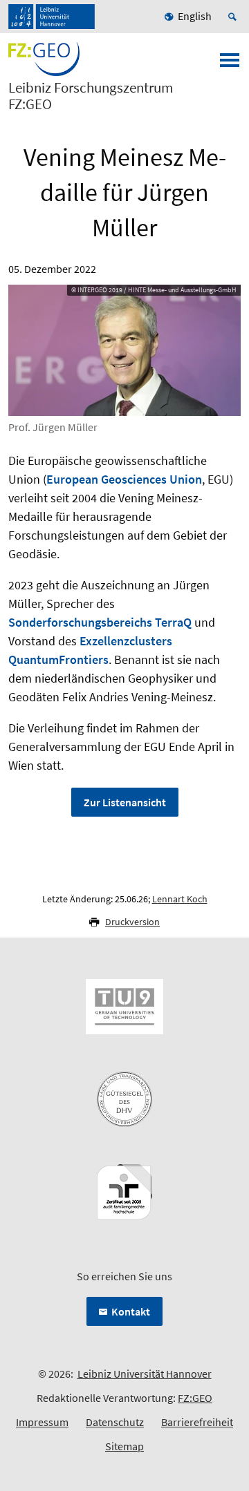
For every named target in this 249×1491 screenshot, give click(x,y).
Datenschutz (115, 1422)
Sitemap (124, 1446)
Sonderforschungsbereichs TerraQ (100, 622)
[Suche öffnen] (234, 16)
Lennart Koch (180, 899)
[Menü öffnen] (230, 64)
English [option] (195, 16)
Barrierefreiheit (197, 1422)
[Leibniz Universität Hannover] (51, 16)
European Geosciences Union (124, 479)
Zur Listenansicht (125, 802)
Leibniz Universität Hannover (144, 1373)
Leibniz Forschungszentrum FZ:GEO (90, 96)
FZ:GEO (195, 1398)
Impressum (42, 1422)
